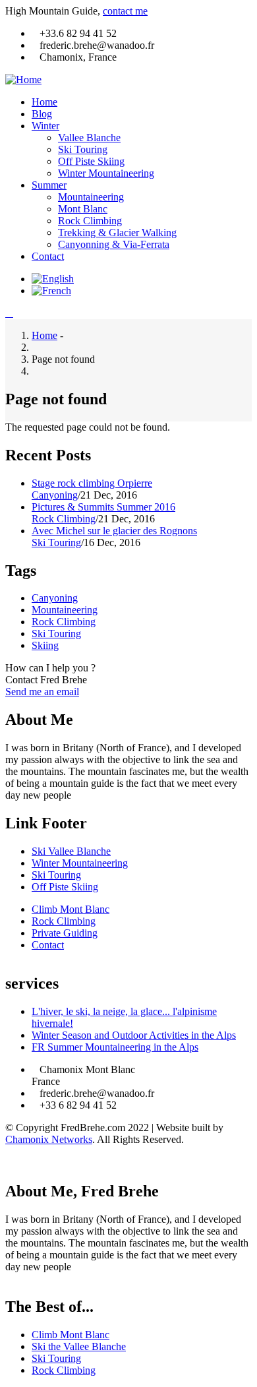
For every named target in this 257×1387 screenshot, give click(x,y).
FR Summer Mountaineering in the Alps (115, 1047)
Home (44, 102)
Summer (49, 185)
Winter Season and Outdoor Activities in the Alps (134, 1035)
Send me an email (42, 691)
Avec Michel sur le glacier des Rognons (114, 530)
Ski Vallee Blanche (71, 851)
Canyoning (55, 495)
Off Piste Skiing (91, 161)
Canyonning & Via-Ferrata (113, 244)
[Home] (23, 79)
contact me (125, 10)
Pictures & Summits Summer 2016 (103, 506)
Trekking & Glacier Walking (117, 232)
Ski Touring (82, 149)
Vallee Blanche (89, 137)
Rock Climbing (90, 220)
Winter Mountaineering (106, 173)
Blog (42, 113)
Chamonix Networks (48, 1139)
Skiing (45, 645)
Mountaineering (91, 196)
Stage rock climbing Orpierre (92, 483)
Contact (48, 256)
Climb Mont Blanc (70, 909)
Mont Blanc (82, 208)
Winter (45, 125)
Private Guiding (65, 933)
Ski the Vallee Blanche (79, 1346)
